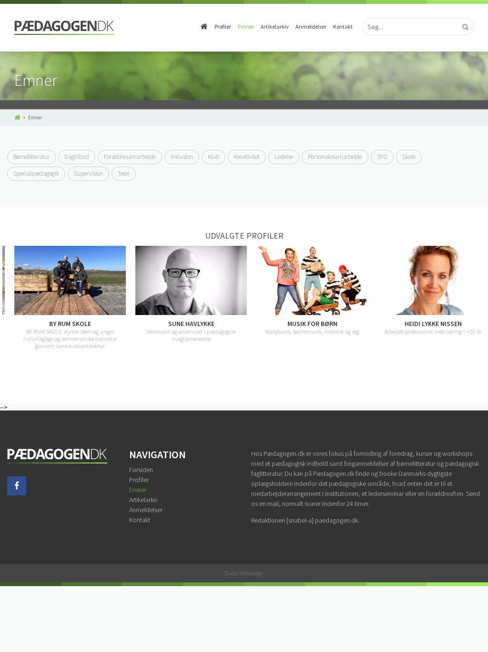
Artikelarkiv (275, 26)
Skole (409, 157)
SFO (382, 157)
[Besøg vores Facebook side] (16, 493)
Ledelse (283, 157)
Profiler (222, 26)
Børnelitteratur (31, 157)
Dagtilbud (76, 157)
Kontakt (343, 26)
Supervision (88, 173)
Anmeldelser (310, 26)
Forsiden (141, 469)
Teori (124, 173)
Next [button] (481, 305)
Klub (213, 157)
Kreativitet (247, 157)
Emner (246, 26)
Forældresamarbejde (130, 157)
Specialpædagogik (36, 173)
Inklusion (182, 157)
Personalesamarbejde (335, 157)
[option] (63, 297)
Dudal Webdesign (244, 573)
